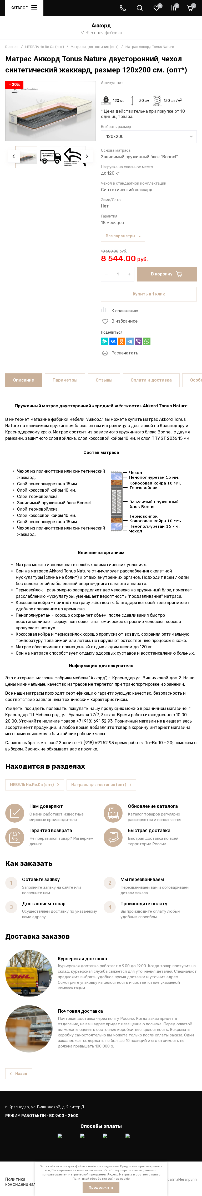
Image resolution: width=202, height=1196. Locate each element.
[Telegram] (130, 341)
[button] (122, 7)
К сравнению (125, 310)
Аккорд (101, 25)
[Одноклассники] (121, 341)
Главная (11, 47)
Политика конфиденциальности (27, 1182)
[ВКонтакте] (113, 341)
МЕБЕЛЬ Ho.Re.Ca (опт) (44, 47)
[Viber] (138, 341)
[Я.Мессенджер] (104, 341)
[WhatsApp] (146, 341)
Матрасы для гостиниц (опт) (95, 47)
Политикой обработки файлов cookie (101, 1178)
